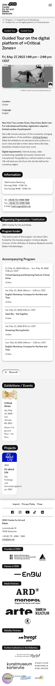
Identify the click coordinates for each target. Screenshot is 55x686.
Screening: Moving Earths (17, 330)
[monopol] (27, 601)
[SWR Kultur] (42, 611)
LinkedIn (42, 512)
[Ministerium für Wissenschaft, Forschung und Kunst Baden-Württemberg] (22, 557)
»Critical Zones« (40, 137)
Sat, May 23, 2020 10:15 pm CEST (20, 326)
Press (39, 504)
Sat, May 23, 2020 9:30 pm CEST (20, 310)
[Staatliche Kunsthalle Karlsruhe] (41, 665)
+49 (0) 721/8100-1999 (19, 203)
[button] (27, 76)
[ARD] (27, 591)
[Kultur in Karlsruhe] (27, 621)
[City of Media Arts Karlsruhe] (39, 677)
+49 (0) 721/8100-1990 (18, 200)
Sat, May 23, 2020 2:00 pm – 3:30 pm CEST (25, 290)
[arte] (19, 611)
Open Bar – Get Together (16, 314)
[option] (10, 415)
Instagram (20, 512)
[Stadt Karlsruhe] (42, 557)
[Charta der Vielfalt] (20, 677)
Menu (50, 5)
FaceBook (12, 512)
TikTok (35, 512)
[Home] (11, 8)
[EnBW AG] (27, 574)
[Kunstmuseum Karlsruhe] (19, 665)
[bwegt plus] (27, 638)
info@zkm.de (8, 539)
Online (5, 104)
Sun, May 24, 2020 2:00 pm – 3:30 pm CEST (25, 342)
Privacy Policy (28, 504)
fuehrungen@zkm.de (21, 206)
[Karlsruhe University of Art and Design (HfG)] (27, 655)
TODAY (7, 678)
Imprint (16, 504)
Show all (13, 372)
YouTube (27, 512)
